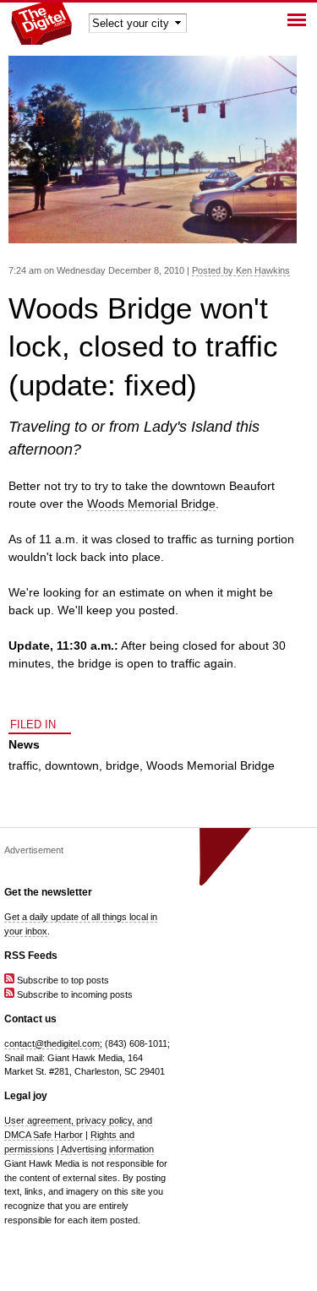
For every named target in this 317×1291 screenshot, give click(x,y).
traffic (23, 765)
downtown (72, 765)
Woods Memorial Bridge (151, 503)
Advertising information (107, 1149)
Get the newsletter (48, 892)
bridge (122, 765)
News (24, 744)
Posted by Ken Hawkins (241, 270)
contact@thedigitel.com (52, 1043)
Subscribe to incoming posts (73, 994)
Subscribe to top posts (61, 980)
